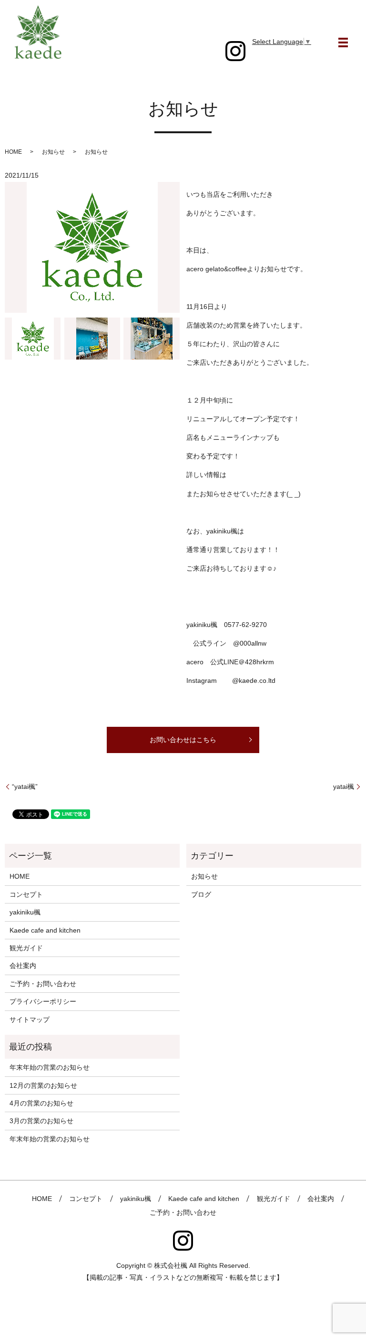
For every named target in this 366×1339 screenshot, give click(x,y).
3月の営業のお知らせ (41, 1121)
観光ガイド (26, 948)
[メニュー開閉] (343, 42)
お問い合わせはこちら (183, 740)
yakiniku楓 (25, 912)
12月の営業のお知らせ (43, 1085)
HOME (13, 152)
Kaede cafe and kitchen (45, 930)
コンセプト (26, 894)
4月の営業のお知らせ (41, 1103)
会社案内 (23, 965)
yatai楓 (343, 786)
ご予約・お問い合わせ (43, 984)
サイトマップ (30, 1019)
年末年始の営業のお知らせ (50, 1067)
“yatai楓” (25, 786)
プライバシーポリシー (43, 1001)
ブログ (201, 894)
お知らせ (204, 876)
